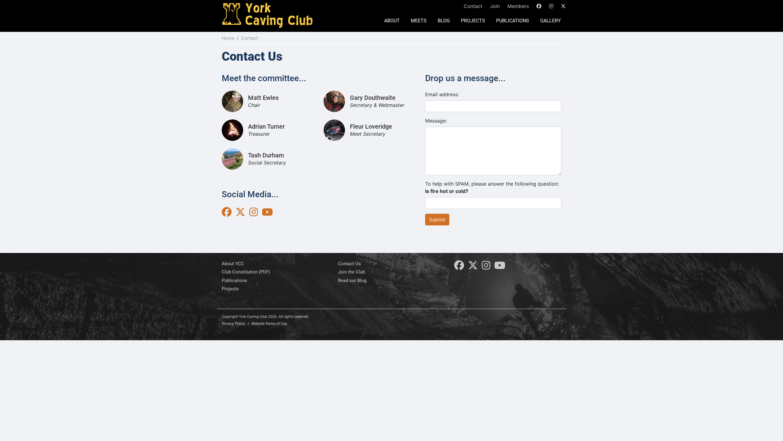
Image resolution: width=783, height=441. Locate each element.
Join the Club (351, 272)
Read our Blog (352, 280)
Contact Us (349, 263)
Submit (437, 220)
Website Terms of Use (269, 324)
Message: (436, 121)
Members (518, 6)
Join (495, 6)
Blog (444, 21)
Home (228, 38)
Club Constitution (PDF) (246, 272)
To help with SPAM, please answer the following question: (492, 187)
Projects (473, 21)
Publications (512, 21)
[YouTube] (499, 267)
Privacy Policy (233, 324)
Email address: (442, 94)
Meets (419, 21)
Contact (473, 6)
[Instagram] (486, 267)
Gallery (550, 21)
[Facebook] (459, 267)
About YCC (233, 263)
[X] (473, 267)
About (392, 21)
